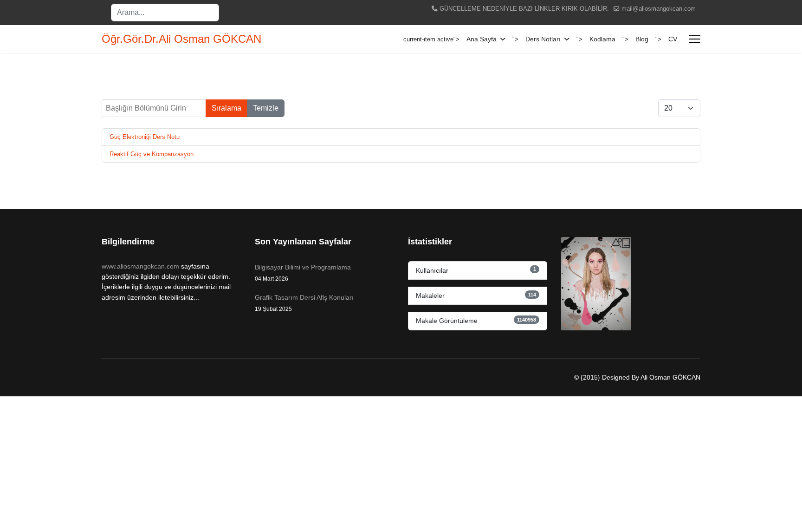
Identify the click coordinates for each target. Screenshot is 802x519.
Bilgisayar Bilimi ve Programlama (303, 272)
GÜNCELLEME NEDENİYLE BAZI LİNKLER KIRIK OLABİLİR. (524, 9)
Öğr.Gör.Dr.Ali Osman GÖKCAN (181, 39)
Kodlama (602, 39)
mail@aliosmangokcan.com (658, 9)
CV (672, 39)
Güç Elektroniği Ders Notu (145, 136)
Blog (641, 39)
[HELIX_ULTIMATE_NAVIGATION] (694, 39)
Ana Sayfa (481, 39)
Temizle (265, 108)
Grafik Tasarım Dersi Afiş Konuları (304, 303)
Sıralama (226, 108)
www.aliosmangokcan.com (140, 266)
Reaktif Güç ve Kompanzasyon (152, 154)
